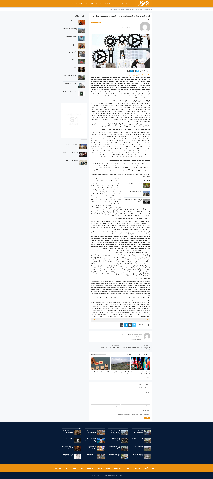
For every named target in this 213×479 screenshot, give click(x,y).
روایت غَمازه (74, 21)
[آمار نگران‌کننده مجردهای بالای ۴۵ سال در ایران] (146, 201)
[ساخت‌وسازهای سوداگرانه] (146, 193)
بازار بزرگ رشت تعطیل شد (91, 455)
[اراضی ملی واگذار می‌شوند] (147, 448)
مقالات (92, 4)
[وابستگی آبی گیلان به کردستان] (147, 456)
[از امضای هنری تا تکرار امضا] (81, 69)
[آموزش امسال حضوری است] (147, 440)
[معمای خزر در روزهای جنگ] (83, 162)
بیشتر (67, 5)
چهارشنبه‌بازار (79, 4)
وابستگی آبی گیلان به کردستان (138, 455)
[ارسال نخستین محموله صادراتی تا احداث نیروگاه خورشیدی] (124, 432)
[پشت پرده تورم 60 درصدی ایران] (100, 363)
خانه (126, 4)
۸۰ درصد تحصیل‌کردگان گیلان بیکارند (114, 447)
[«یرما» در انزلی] (77, 440)
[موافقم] (147, 320)
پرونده (66, 468)
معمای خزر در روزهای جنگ (72, 160)
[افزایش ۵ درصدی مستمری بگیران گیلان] (147, 432)
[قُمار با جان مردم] (81, 54)
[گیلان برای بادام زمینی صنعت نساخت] (124, 456)
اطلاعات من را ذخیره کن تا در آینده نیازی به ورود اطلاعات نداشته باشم (133, 414)
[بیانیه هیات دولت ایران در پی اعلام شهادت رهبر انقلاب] (101, 440)
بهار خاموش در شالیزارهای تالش (134, 184)
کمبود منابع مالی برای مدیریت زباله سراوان (109, 348)
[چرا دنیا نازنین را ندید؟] (81, 38)
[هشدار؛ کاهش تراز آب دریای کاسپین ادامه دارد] (81, 30)
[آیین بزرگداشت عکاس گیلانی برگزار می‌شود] (77, 456)
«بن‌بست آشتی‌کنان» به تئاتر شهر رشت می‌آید (67, 447)
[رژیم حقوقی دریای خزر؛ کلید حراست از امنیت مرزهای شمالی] (140, 363)
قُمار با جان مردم (73, 52)
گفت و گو (114, 4)
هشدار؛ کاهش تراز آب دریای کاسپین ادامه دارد (70, 29)
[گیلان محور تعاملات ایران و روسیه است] (101, 448)
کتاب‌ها (86, 4)
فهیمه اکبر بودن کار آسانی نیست (70, 153)
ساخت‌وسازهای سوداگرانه (136, 192)
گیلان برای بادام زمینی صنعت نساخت (114, 455)
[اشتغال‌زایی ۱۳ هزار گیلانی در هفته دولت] (124, 440)
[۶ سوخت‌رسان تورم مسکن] (83, 146)
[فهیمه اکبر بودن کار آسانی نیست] (83, 154)
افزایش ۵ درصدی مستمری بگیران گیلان (138, 431)
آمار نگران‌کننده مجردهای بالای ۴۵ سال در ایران (133, 200)
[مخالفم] (94, 320)
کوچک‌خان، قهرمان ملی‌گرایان (70, 91)
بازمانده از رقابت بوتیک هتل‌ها (70, 76)
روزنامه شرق (99, 22)
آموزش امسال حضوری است (137, 439)
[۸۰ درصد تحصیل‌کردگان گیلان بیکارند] (124, 448)
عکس (74, 468)
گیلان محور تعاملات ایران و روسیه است (91, 447)
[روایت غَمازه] (81, 22)
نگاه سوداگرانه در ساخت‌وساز (70, 83)
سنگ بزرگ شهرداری (72, 60)
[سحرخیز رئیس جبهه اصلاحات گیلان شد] (101, 432)
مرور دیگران (93, 22)
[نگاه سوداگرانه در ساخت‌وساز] (81, 85)
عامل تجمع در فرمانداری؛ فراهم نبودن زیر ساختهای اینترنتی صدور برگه (136, 348)
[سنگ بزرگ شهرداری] (81, 61)
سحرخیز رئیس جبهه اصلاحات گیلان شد (91, 431)
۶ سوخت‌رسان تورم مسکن (72, 145)
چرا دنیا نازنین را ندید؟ (71, 36)
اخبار (72, 4)
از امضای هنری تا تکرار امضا (70, 68)
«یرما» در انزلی (69, 439)
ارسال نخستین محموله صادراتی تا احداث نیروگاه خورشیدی (114, 432)
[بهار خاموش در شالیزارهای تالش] (146, 185)
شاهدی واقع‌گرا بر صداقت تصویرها (71, 45)
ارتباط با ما (58, 468)
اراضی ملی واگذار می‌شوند (139, 447)
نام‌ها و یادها (99, 4)
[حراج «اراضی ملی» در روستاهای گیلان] (120, 363)
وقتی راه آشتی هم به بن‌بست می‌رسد (68, 431)
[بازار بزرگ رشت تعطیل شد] (101, 456)
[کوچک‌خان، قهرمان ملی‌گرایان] (81, 93)
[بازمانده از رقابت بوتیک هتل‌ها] (81, 77)
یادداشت (107, 4)
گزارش (121, 4)
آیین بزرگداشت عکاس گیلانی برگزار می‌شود (68, 455)
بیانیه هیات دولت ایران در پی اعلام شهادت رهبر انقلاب (90, 440)
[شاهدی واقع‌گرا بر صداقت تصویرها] (81, 46)
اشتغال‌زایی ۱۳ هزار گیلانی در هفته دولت (115, 439)
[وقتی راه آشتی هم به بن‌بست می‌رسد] (77, 432)
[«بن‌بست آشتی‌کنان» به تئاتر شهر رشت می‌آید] (77, 448)
